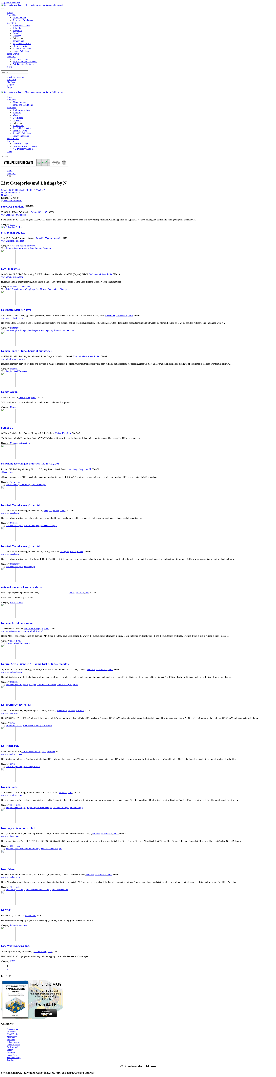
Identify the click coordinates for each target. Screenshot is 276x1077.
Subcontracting (14, 1057)
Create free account (15, 77)
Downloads (18, 33)
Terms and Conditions (23, 20)
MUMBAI (110, 315)
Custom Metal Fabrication (18, 643)
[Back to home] (33, 5)
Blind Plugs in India (15, 289)
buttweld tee (59, 330)
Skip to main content (10, 2)
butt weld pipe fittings (16, 330)
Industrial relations (18, 925)
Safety (10, 1050)
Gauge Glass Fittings (57, 289)
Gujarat (102, 274)
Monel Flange (76, 807)
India (109, 274)
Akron (22, 397)
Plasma (13, 407)
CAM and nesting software (22, 245)
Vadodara (93, 274)
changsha (48, 510)
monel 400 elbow (60, 889)
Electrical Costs (20, 46)
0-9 (2, 190)
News (9, 67)
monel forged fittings (15, 889)
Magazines (17, 30)
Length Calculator (21, 51)
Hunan (73, 551)
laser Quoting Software (40, 248)
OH (28, 397)
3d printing (25, 484)
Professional (12, 1047)
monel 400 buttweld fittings (38, 889)
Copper (32, 684)
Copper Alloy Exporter (67, 684)
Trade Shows (13, 54)
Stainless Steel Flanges (51, 848)
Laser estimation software (17, 248)
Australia (57, 238)
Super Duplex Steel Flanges (39, 807)
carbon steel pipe (31, 525)
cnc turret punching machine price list (23, 766)
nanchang (73, 469)
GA (40, 212)
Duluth (34, 212)
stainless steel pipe (49, 525)
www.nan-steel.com (10, 513)
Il (42, 628)
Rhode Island (40, 951)
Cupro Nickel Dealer (46, 684)
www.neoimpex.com (10, 836)
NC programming (11, 192)
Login (9, 87)
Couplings (30, 289)
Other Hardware (14, 1042)
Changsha (64, 551)
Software (11, 1052)
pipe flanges (32, 330)
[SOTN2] (34, 166)
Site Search (12, 82)
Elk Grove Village (32, 628)
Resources (11, 23)
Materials (14, 368)
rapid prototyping (39, 484)
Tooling (10, 1060)
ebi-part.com (7, 472)
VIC (44, 751)
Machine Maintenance (20, 286)
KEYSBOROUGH (31, 751)
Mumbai (77, 356)
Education (11, 1031)
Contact (10, 84)
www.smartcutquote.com (12, 241)
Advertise (11, 79)
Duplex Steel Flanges (15, 807)
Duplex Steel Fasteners (16, 371)
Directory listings (20, 59)
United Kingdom (63, 433)
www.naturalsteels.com (11, 672)
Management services (20, 443)
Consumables (13, 1029)
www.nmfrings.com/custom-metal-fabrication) (22, 631)
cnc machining (12, 484)
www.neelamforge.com (11, 795)
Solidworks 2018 (14, 725)
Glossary (17, 35)
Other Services (16, 846)
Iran (87, 592)
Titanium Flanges (61, 807)
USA (45, 212)
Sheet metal (15, 641)
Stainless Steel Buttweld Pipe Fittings (23, 848)
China (62, 510)
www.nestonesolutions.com (13, 215)
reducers (70, 330)
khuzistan (80, 592)
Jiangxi (82, 469)
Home (10, 12)
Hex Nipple (41, 289)
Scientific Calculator (22, 48)
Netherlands (30, 915)
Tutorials (17, 28)
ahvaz (71, 592)
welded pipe (29, 566)
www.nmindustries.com (12, 277)
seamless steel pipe (14, 525)
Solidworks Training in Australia (37, 725)
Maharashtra (121, 315)
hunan (56, 510)
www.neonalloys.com (11, 877)
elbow (41, 330)
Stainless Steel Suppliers (17, 684)
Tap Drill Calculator (22, 43)
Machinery (15, 564)
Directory (11, 56)
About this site (19, 17)
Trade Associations (21, 25)
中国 (88, 469)
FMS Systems (16, 602)
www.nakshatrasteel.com (12, 318)
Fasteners (14, 328)
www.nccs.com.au (9, 713)
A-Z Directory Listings (23, 64)
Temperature (18, 41)
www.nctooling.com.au (11, 754)
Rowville (40, 238)
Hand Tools (12, 1034)
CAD (12, 224)
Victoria (48, 238)
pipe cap (49, 330)
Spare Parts (15, 482)
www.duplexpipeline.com (13, 359)
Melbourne (62, 710)
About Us (11, 15)
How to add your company (25, 61)
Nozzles (6, 195)
